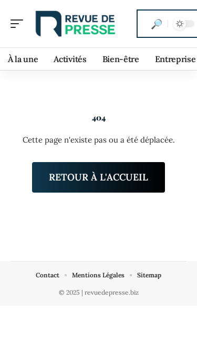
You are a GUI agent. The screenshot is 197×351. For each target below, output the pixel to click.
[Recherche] (156, 24)
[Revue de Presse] (75, 23)
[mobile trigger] (19, 23)
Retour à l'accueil (98, 177)
